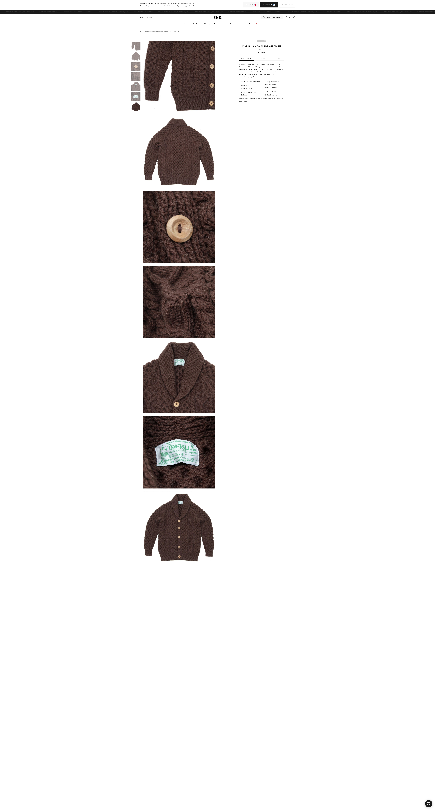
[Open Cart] (294, 17)
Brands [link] (187, 24)
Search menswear (273, 17)
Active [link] (239, 24)
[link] (217, 17)
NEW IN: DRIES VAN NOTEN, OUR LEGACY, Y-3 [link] (64, 12)
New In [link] (178, 24)
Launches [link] (248, 24)
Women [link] (150, 17)
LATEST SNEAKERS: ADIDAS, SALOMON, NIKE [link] (99, 12)
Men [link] (141, 17)
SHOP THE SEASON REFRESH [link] (34, 12)
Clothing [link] (207, 24)
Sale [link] (257, 24)
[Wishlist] (290, 17)
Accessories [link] (218, 24)
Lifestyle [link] (230, 24)
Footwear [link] (196, 24)
